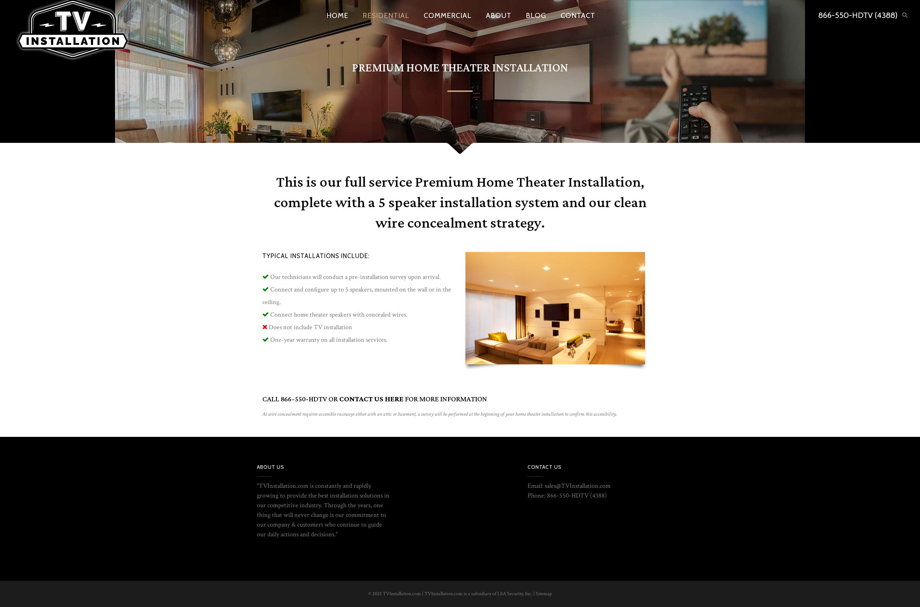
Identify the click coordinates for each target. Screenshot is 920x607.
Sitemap (544, 593)
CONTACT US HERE (371, 399)
